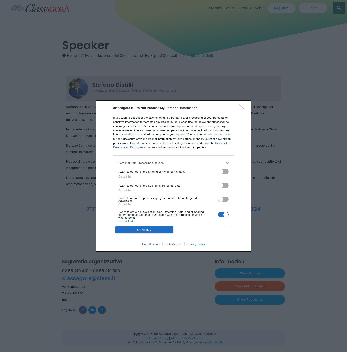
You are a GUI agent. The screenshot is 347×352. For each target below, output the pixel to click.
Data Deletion (150, 244)
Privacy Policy (196, 244)
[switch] (223, 171)
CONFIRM (144, 229)
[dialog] (173, 176)
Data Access (173, 244)
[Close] (243, 108)
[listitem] (173, 163)
